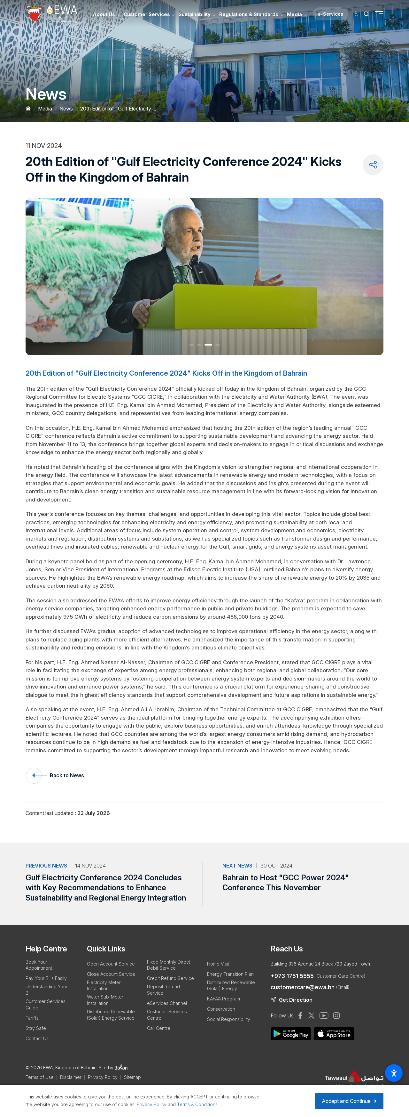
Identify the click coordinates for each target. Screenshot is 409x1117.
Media (294, 14)
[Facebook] (300, 1015)
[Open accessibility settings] (394, 1073)
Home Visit (218, 963)
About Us (104, 14)
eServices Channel (167, 1003)
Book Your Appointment (39, 965)
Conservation (221, 1009)
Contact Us (37, 1038)
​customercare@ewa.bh (310, 987)
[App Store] (291, 1033)
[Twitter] (311, 1015)
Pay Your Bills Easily (46, 978)
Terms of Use (40, 1077)
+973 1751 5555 (318, 976)
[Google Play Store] (334, 1033)
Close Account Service (111, 974)
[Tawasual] (354, 1081)
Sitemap (132, 1077)
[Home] (28, 108)
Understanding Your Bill (46, 990)
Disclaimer (70, 1077)
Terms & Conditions (197, 1104)
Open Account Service (111, 963)
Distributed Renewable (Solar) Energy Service (111, 1015)
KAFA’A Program (223, 998)
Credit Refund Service (170, 978)
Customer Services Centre (167, 1015)
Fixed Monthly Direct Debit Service (168, 965)
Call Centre (158, 1028)
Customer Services (147, 14)
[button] (191, 345)
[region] (204, 810)
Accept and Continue (346, 1101)
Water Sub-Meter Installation (105, 1000)
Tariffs (32, 1018)
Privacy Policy (103, 1077)
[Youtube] (324, 1015)
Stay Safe (36, 1028)
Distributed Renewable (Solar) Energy (231, 985)
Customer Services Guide (46, 1004)
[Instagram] (336, 1015)
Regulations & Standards (248, 14)
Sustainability (195, 14)
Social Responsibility (228, 1019)
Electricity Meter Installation (104, 985)
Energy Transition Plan (230, 974)
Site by (107, 1067)
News (66, 108)
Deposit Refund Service (164, 990)
